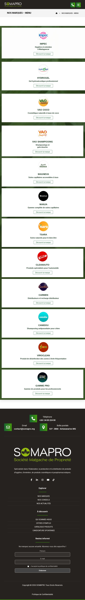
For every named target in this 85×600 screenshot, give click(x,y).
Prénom (42, 551)
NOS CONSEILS (44, 500)
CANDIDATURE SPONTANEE (44, 530)
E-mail (42, 559)
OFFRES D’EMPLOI (43, 523)
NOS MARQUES (44, 496)
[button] (78, 4)
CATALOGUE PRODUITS (43, 527)
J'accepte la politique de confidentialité (44, 566)
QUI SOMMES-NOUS (44, 519)
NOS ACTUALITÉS (44, 503)
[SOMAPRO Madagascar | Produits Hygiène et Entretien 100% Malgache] (13, 4)
